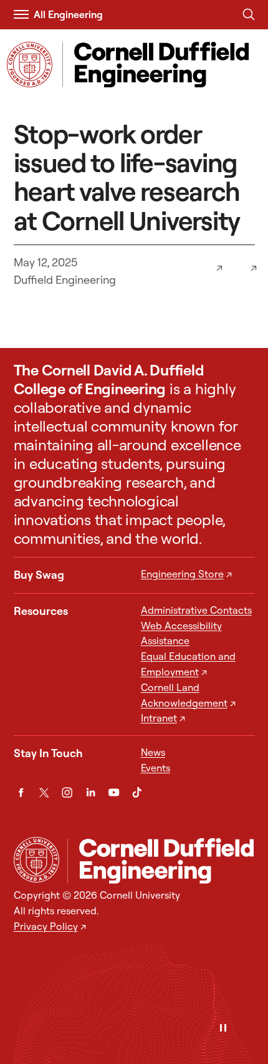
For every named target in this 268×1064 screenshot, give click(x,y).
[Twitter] (44, 792)
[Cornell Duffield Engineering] (161, 861)
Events (155, 768)
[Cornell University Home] (36, 860)
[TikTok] (137, 792)
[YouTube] (114, 792)
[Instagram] (67, 792)
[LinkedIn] (91, 792)
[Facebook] (21, 792)
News (153, 752)
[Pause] (223, 1028)
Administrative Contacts (196, 610)
